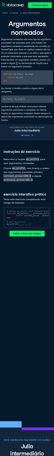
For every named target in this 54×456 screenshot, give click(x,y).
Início (5, 13)
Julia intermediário (31, 13)
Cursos (15, 13)
